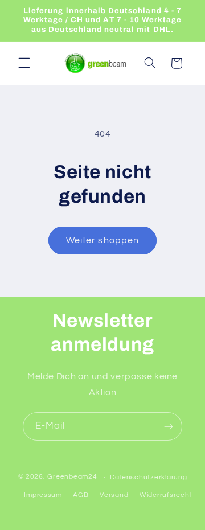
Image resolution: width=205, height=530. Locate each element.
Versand (114, 495)
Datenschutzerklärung (148, 477)
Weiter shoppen (102, 240)
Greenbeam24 (72, 477)
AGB (80, 495)
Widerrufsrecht (166, 495)
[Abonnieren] (168, 426)
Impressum (43, 495)
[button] (24, 63)
